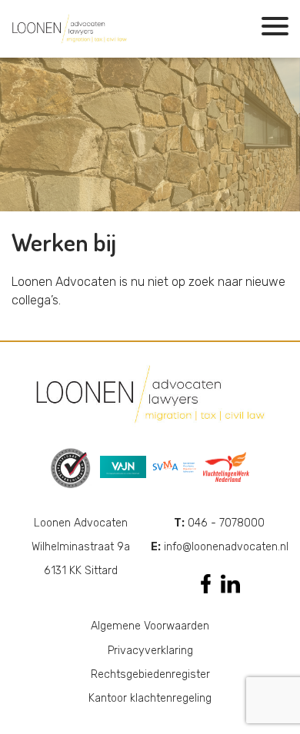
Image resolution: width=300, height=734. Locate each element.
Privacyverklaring (150, 650)
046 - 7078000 (219, 523)
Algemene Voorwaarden (150, 626)
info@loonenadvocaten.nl (219, 546)
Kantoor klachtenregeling (150, 698)
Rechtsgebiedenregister (150, 674)
